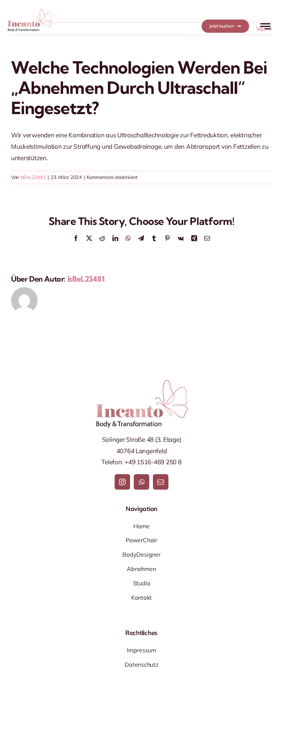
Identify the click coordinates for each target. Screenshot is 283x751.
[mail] (160, 482)
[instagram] (122, 482)
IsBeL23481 (33, 177)
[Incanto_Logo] (29, 12)
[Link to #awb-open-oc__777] (265, 26)
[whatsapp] (141, 482)
